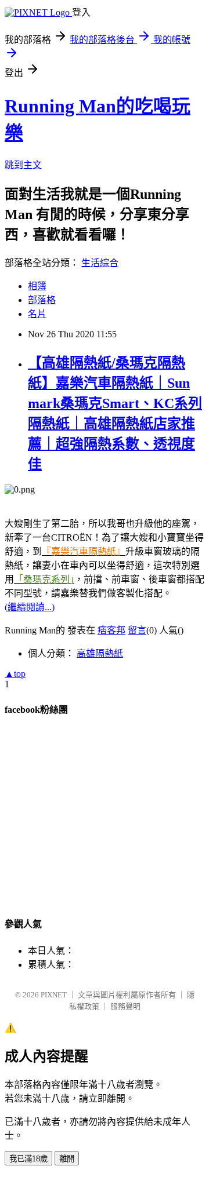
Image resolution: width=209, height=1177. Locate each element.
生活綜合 (99, 263)
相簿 (37, 286)
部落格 (42, 300)
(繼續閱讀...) (30, 607)
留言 (137, 630)
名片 (37, 314)
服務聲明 (125, 1006)
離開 (66, 1158)
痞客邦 (111, 630)
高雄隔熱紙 (100, 653)
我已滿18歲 (28, 1158)
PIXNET (54, 994)
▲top (15, 674)
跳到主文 (23, 165)
